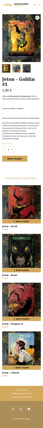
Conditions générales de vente (21, 393)
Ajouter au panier (14, 158)
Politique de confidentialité (21, 397)
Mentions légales (22, 390)
